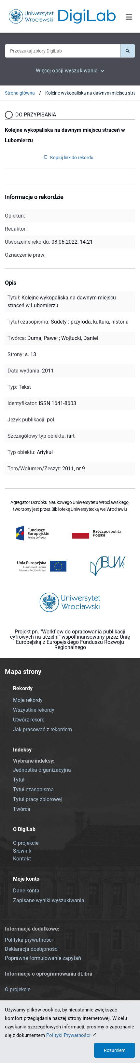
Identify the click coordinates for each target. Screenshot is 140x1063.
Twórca (21, 809)
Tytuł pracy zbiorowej (37, 799)
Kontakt (22, 859)
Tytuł (18, 780)
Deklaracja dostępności (32, 949)
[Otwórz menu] (129, 17)
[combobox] (62, 51)
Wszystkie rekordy (33, 710)
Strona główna (20, 93)
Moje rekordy (28, 700)
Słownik (22, 851)
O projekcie (25, 843)
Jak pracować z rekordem (42, 729)
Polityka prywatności (29, 940)
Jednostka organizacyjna (42, 770)
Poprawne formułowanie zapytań (43, 958)
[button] (127, 51)
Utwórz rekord (29, 720)
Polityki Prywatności (68, 1035)
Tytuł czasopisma (33, 789)
